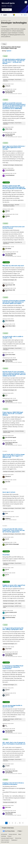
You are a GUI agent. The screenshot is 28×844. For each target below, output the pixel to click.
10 (19, 823)
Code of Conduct (5, 840)
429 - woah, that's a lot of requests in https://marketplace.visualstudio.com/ (14, 744)
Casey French (8, 648)
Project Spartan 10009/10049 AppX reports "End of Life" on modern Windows (13, 413)
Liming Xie (7, 86)
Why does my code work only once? (13, 265)
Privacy (9, 836)
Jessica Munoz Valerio (10, 326)
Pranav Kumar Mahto (10, 354)
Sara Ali (7, 539)
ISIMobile (7, 211)
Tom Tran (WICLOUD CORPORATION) (10, 731)
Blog (19, 834)
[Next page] (22, 823)
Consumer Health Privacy (7, 838)
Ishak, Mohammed (9, 320)
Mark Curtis (8, 807)
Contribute (3, 836)
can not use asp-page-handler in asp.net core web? (12, 706)
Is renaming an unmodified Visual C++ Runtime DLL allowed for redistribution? (13, 667)
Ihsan (6, 513)
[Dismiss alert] (26, 2)
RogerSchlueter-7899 (10, 284)
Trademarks (14, 840)
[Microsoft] (14, 15)
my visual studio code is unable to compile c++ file (13, 337)
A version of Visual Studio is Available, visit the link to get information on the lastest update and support (14, 302)
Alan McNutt (8, 248)
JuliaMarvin (8, 518)
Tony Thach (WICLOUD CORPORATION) (10, 254)
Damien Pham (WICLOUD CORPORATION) (11, 360)
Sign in (25, 14)
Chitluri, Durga (8, 129)
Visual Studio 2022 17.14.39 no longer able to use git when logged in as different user (14, 456)
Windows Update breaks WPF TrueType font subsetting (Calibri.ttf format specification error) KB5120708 (14, 187)
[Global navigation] (1, 15)
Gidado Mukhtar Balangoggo (12, 544)
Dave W (7, 569)
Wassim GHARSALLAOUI (11, 612)
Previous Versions (13, 834)
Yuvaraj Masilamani (9, 170)
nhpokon (7, 689)
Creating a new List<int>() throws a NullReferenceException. (13, 783)
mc (6, 725)
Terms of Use (18, 838)
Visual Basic (6, 555)
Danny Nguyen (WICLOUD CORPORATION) (11, 401)
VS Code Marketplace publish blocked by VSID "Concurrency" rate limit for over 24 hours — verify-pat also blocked (14, 61)
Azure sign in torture (9, 492)
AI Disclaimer (4, 834)
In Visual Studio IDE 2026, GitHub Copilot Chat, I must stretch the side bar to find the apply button (14, 530)
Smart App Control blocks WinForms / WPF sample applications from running (14, 147)
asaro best (7, 481)
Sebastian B (8, 476)
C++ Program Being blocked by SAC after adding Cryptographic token (13, 628)
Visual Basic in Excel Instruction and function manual (13, 227)
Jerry (6, 395)
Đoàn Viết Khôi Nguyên (10, 437)
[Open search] (21, 15)
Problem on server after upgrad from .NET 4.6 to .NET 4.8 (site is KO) (14, 585)
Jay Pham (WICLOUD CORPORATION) (10, 91)
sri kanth (7, 765)
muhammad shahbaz (10, 617)
